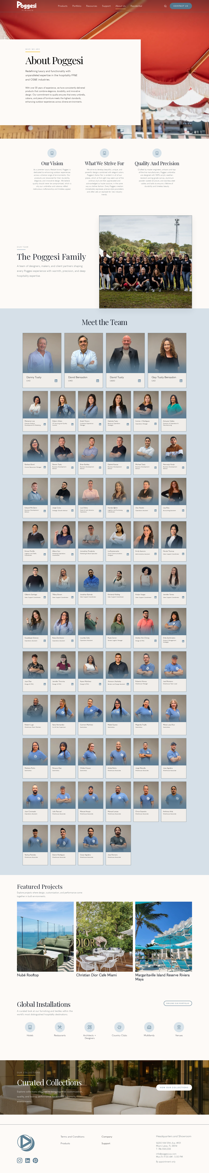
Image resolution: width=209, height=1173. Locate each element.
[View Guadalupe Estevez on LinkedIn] (44, 641)
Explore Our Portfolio (177, 1003)
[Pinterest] (35, 1160)
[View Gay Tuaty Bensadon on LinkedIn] (181, 380)
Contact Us (181, 6)
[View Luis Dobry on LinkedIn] (100, 511)
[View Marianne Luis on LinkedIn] (44, 424)
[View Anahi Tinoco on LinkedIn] (100, 424)
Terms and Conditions (72, 1136)
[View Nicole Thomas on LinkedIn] (183, 554)
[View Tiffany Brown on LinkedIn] (72, 597)
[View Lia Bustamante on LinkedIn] (128, 554)
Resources (91, 6)
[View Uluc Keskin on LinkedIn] (155, 510)
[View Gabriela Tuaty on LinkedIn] (128, 424)
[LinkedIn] (27, 1160)
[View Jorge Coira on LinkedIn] (72, 510)
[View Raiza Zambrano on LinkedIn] (72, 641)
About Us (121, 6)
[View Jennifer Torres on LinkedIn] (183, 597)
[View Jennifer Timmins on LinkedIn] (72, 684)
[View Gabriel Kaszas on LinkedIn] (128, 467)
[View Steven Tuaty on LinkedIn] (72, 467)
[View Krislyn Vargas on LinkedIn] (155, 597)
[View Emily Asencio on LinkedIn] (155, 554)
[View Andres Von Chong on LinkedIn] (155, 641)
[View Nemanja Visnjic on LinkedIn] (183, 467)
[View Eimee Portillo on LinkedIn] (44, 554)
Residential (136, 6)
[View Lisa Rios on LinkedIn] (183, 510)
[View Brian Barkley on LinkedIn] (100, 467)
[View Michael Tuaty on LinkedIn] (155, 467)
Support (106, 6)
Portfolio (76, 6)
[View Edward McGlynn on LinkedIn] (44, 511)
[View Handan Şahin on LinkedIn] (128, 511)
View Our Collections (174, 1087)
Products (62, 6)
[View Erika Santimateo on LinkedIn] (183, 641)
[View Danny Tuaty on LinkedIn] (56, 380)
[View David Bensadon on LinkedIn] (97, 380)
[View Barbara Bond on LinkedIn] (44, 467)
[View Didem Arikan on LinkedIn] (72, 424)
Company (107, 1136)
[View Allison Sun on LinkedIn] (72, 554)
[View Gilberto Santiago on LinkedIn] (44, 597)
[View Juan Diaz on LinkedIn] (44, 684)
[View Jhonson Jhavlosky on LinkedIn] (128, 684)
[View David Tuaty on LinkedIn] (139, 380)
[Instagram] (19, 1160)
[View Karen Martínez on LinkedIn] (100, 684)
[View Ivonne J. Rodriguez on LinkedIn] (155, 424)
